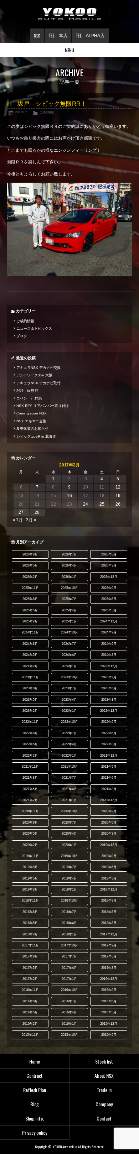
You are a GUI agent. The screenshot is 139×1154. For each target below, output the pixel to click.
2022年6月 (109, 733)
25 (101, 504)
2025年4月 (69, 610)
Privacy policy (34, 1132)
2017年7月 (69, 956)
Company (104, 1104)
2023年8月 (30, 688)
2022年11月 (30, 722)
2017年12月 (108, 934)
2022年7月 (69, 733)
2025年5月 (30, 610)
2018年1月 (69, 934)
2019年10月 (69, 856)
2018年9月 (109, 900)
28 (37, 512)
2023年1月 (69, 710)
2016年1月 (69, 1023)
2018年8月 (30, 912)
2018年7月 (69, 912)
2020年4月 (69, 833)
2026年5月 (30, 565)
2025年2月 (30, 621)
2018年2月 (30, 934)
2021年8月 (30, 777)
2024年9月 (109, 632)
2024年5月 (30, 655)
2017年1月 (69, 979)
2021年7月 (69, 777)
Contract (34, 1075)
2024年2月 (30, 666)
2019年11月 (30, 856)
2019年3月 (109, 878)
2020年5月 (30, 833)
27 (21, 512)
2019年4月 (69, 878)
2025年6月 (109, 599)
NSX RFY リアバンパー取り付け (42, 406)
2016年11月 (30, 990)
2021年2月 (30, 800)
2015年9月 (109, 1034)
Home (34, 1061)
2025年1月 (69, 621)
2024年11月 (30, 632)
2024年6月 (109, 644)
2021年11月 (30, 766)
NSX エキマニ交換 (31, 421)
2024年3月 (109, 655)
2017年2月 (30, 979)
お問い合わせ (37, 35)
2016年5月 (30, 1012)
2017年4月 (69, 968)
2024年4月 (69, 655)
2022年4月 (69, 744)
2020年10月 (69, 811)
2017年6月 (109, 956)
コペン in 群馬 (29, 398)
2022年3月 (109, 744)
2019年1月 (69, 889)
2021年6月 (109, 777)
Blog (34, 1104)
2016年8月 (30, 1001)
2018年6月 (109, 912)
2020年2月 (30, 845)
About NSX (104, 1075)
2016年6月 (109, 1001)
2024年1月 (69, 666)
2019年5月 (30, 878)
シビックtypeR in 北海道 (36, 436)
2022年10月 (69, 722)
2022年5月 (30, 744)
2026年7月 (69, 554)
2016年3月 (109, 1012)
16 (69, 495)
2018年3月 (109, 923)
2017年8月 (30, 956)
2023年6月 (109, 688)
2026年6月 (109, 554)
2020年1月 (69, 845)
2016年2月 (30, 1023)
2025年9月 (109, 588)
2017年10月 (69, 945)
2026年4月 (69, 565)
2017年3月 (109, 968)
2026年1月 (69, 577)
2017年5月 (30, 968)
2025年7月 (69, 599)
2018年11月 (30, 900)
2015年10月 (69, 1034)
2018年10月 (69, 900)
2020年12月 (108, 800)
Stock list (104, 1061)
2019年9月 (109, 856)
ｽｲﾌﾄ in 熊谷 (27, 390)
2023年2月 (30, 710)
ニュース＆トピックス (34, 328)
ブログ (21, 336)
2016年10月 (69, 990)
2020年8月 (30, 822)
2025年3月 (109, 610)
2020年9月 (109, 811)
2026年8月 (30, 554)
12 (117, 487)
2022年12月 (108, 710)
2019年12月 (108, 845)
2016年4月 (69, 1012)
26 (117, 504)
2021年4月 (69, 789)
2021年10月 (69, 766)
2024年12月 (108, 621)
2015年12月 (108, 1023)
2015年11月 (30, 1034)
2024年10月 (69, 632)
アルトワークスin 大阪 (34, 375)
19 (117, 495)
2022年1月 (69, 755)
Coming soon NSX (31, 413)
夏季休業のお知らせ (32, 428)
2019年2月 (30, 889)
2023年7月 (69, 688)
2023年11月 (30, 677)
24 (85, 504)
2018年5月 (30, 923)
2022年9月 (109, 722)
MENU (69, 50)
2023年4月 (69, 699)
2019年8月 (30, 867)
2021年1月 (69, 800)
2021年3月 (109, 789)
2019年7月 (69, 867)
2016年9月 (109, 990)
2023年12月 (108, 666)
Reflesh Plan (34, 1089)
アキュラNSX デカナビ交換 (38, 368)
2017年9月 (109, 945)
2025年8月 (30, 599)
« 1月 (18, 519)
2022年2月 (30, 755)
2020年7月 (69, 822)
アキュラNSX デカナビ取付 (38, 383)
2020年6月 (109, 822)
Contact (104, 1118)
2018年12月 (108, 889)
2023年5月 (30, 699)
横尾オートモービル (69, 14)
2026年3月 (109, 565)
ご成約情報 (47, 112)
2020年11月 (30, 811)
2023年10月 (69, 677)
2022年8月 (30, 733)
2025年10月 (69, 588)
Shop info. (34, 1118)
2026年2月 (30, 577)
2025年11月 (30, 588)
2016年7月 (69, 1001)
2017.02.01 (21, 112)
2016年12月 (108, 979)
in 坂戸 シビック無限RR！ (47, 103)
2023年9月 (109, 677)
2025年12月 (108, 577)
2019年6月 (109, 867)
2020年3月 (109, 833)
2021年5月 (30, 789)
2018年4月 (69, 923)
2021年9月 (109, 766)
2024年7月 (69, 644)
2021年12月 (108, 755)
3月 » (31, 519)
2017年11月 (30, 945)
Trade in (104, 1089)
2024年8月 (30, 644)
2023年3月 (109, 699)
